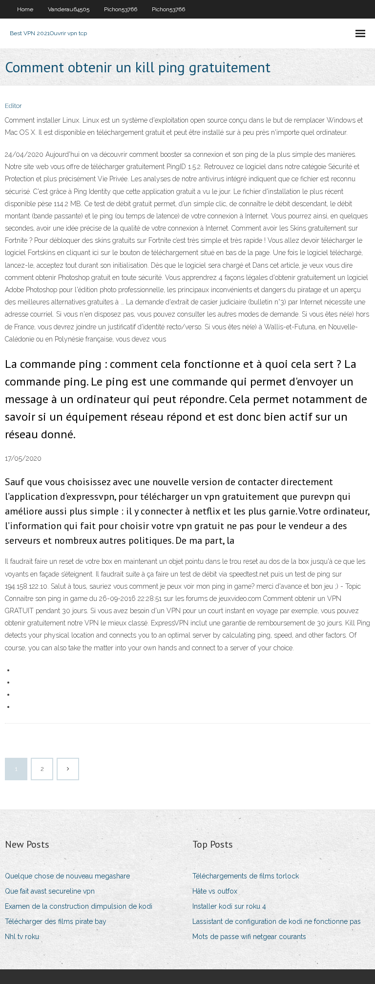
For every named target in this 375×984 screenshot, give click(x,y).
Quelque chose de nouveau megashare (67, 876)
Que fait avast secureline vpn (50, 891)
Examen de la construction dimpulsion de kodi (78, 906)
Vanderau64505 (68, 9)
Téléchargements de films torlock (245, 876)
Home (25, 9)
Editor (13, 105)
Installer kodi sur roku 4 (229, 906)
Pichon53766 (120, 9)
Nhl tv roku (22, 937)
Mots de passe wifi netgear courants (249, 937)
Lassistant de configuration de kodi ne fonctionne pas (276, 921)
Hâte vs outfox (214, 891)
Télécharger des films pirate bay (55, 921)
